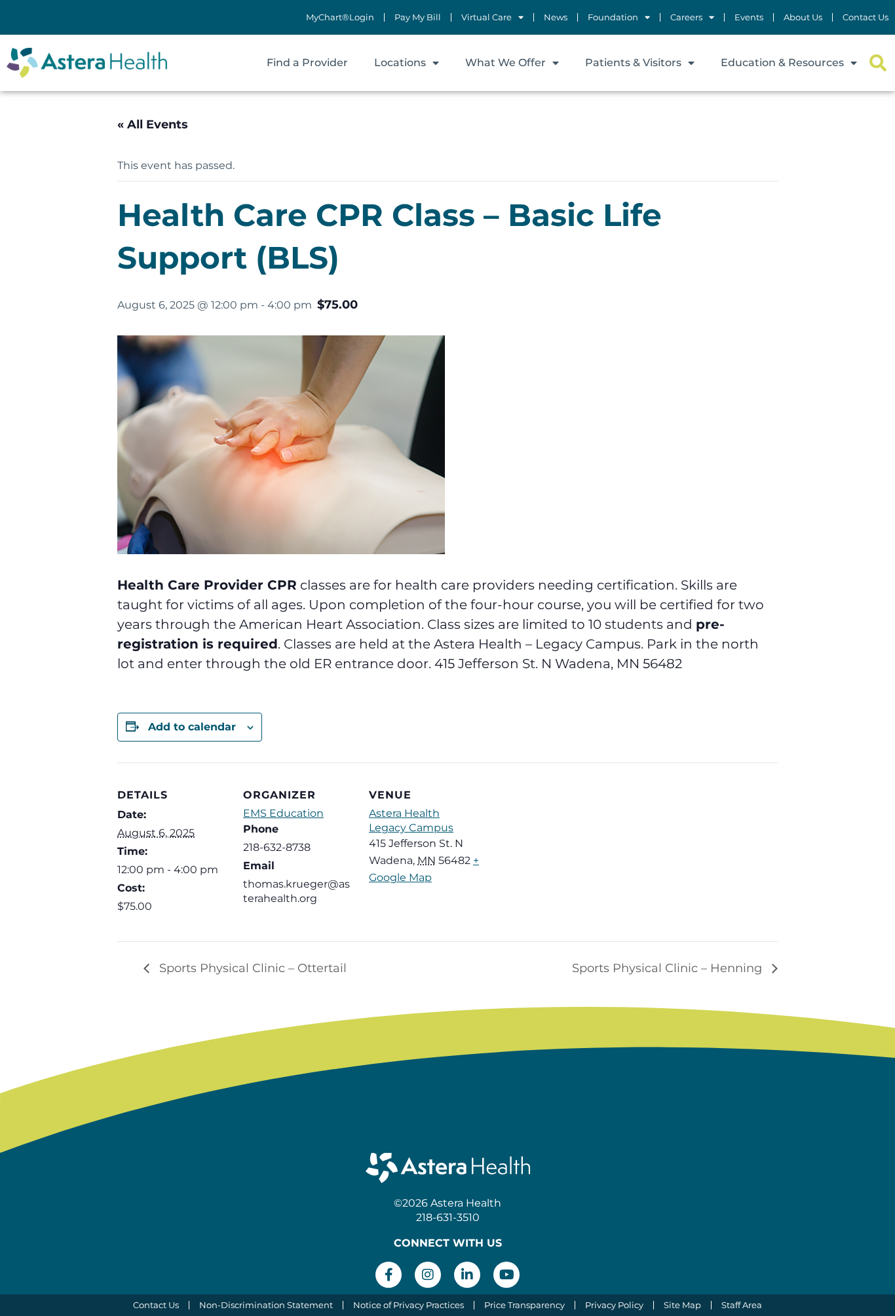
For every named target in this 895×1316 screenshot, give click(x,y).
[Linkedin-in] (467, 1275)
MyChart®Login (340, 17)
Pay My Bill (417, 17)
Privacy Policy (614, 1305)
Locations (400, 62)
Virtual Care (486, 17)
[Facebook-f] (388, 1275)
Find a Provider (307, 62)
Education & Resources (782, 62)
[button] (877, 63)
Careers (686, 17)
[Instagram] (428, 1275)
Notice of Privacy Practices (408, 1305)
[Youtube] (506, 1275)
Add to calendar (192, 727)
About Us (803, 17)
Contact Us (865, 17)
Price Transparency (524, 1305)
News (555, 17)
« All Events (152, 124)
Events (748, 17)
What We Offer (505, 62)
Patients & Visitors (633, 62)
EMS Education (283, 813)
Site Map (682, 1305)
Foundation (613, 17)
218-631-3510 (448, 1217)
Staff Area (741, 1305)
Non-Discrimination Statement (266, 1305)
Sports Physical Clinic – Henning (668, 968)
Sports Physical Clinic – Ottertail (251, 968)
